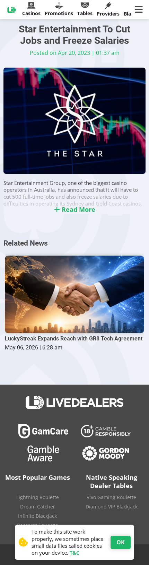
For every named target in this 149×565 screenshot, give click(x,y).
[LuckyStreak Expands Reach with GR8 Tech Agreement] (74, 295)
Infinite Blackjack (37, 516)
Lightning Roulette (37, 497)
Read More (77, 209)
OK (120, 542)
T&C (74, 552)
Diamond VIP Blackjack (112, 506)
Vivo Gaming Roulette (111, 497)
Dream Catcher (37, 506)
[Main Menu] (140, 9)
